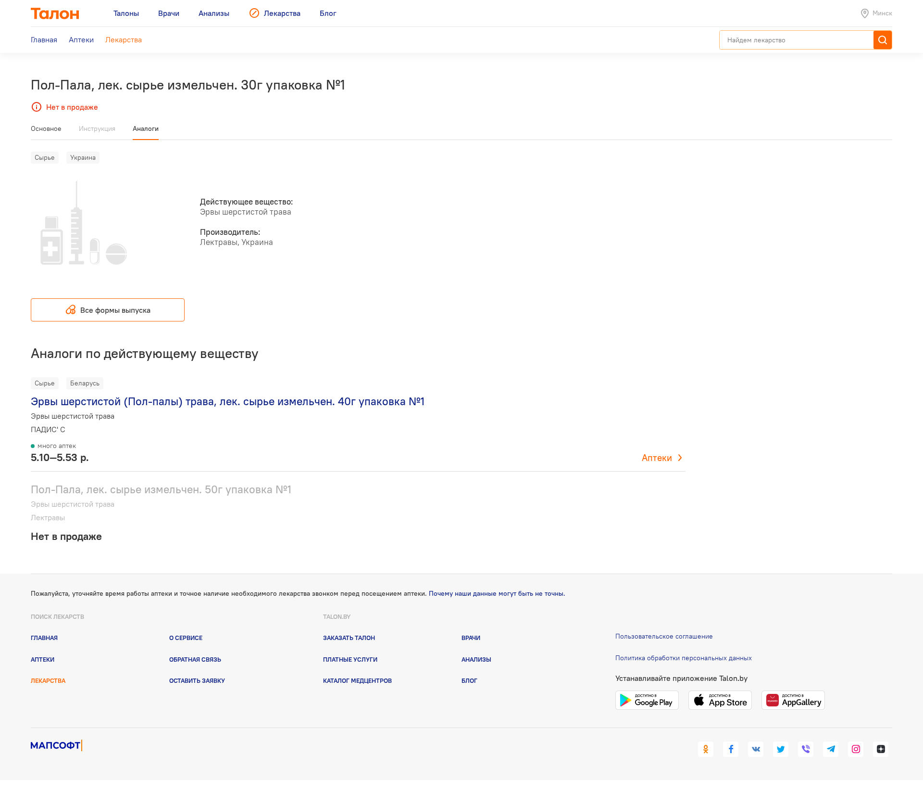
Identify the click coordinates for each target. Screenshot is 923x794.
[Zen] (880, 749)
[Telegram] (830, 749)
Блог (469, 680)
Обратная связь (195, 659)
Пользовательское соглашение (664, 636)
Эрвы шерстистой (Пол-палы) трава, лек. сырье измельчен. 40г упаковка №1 (227, 401)
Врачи (471, 637)
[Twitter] (780, 749)
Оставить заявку (197, 680)
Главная (44, 637)
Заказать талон (349, 637)
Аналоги (146, 128)
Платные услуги (350, 659)
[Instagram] (855, 749)
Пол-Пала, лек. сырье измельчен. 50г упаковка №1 (161, 489)
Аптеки (657, 457)
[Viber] (805, 749)
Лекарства (48, 680)
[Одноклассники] (705, 749)
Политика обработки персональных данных (683, 657)
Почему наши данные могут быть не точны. (497, 593)
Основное (46, 128)
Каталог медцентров (357, 680)
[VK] (755, 749)
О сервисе (185, 637)
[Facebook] (730, 749)
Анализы (476, 659)
